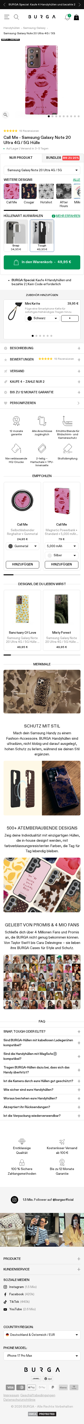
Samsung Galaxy (34, 28)
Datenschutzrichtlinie (19, 1399)
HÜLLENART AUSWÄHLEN (23, 216)
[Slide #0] (49, 116)
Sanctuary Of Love (22, 632)
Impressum (11, 1395)
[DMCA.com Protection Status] (42, 1414)
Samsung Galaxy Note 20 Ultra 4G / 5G (29, 33)
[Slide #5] (67, 116)
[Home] (42, 17)
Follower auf (48, 1199)
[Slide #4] (64, 116)
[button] (21, 131)
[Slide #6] (71, 116)
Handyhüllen (12, 28)
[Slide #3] (60, 116)
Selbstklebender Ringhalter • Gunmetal (22, 532)
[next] (79, 4)
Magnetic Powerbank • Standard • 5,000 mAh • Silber (61, 532)
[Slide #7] (75, 116)
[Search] (16, 17)
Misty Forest (61, 632)
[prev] (4, 4)
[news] (67, 17)
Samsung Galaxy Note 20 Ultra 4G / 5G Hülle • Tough (22, 640)
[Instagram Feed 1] (42, 1230)
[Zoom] (5, 115)
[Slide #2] (56, 116)
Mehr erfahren (68, 216)
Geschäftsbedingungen (37, 1395)
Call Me (22, 524)
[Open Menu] (6, 17)
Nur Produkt (21, 157)
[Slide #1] (52, 116)
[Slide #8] (79, 116)
